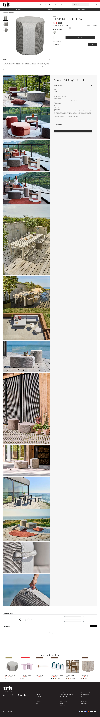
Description (5, 59)
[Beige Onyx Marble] (82, 678)
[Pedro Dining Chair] (72, 665)
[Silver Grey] (6, 678)
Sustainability (63, 705)
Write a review (93, 625)
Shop (41, 4)
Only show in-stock (57, 28)
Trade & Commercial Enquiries (66, 694)
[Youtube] (11, 695)
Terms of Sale (84, 698)
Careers (61, 703)
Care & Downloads (58, 124)
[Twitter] (4, 695)
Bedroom (38, 694)
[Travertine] (86, 678)
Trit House (9, 711)
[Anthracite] (53, 678)
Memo (62, 4)
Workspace (38, 696)
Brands (50, 4)
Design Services (63, 696)
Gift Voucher (62, 698)
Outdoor (38, 698)
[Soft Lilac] (21, 678)
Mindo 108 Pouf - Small (10, 12)
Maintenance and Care (86, 692)
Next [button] (47, 36)
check (92, 44)
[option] (50, 1)
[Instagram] (15, 695)
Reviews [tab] (7, 626)
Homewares (38, 701)
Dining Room (38, 692)
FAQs (82, 696)
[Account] (93, 5)
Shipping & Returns (85, 690)
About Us (62, 690)
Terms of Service (85, 699)
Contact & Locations (64, 692)
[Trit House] (6, 4)
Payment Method (85, 694)
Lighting (37, 699)
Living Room (38, 690)
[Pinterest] (18, 695)
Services (57, 4)
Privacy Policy (84, 703)
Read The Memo (63, 699)
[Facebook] (8, 695)
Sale (46, 4)
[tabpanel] (50, 639)
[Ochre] (69, 678)
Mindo (54, 16)
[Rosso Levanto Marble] (84, 678)
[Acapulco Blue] (51, 678)
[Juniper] (67, 678)
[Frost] (71, 678)
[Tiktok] (21, 695)
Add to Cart (80, 37)
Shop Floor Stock (63, 701)
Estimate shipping (57, 41)
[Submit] (87, 4)
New (37, 4)
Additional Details (57, 120)
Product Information (58, 85)
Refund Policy (84, 701)
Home (4, 12)
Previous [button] (12, 36)
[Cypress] (23, 678)
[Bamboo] (56, 678)
